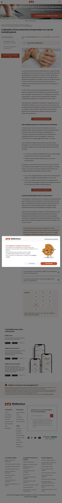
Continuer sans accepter (50, 240)
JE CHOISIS (31, 263)
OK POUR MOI (48, 263)
